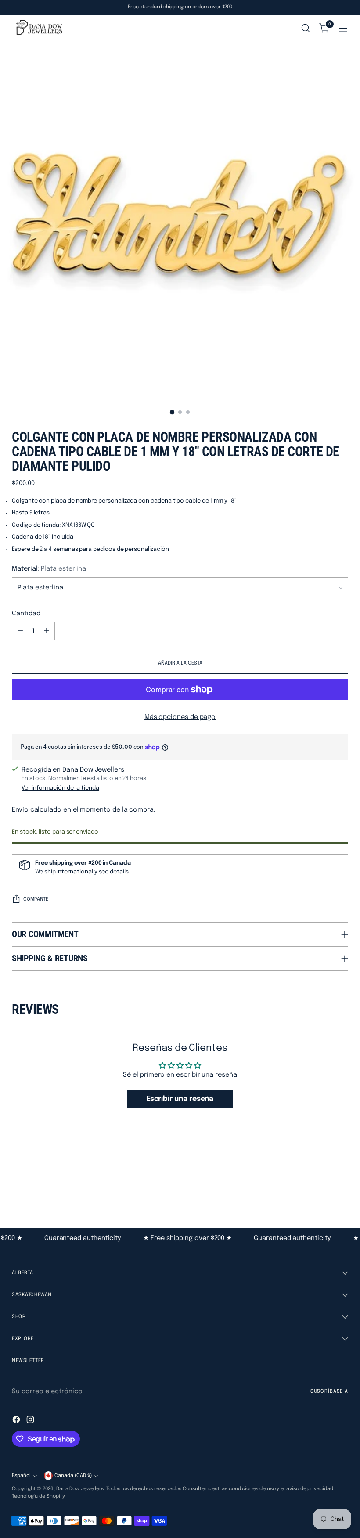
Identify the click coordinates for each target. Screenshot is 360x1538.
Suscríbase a (329, 1391)
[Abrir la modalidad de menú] (344, 28)
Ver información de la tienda (60, 788)
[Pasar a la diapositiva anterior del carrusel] (320, 1180)
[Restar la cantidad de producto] (20, 631)
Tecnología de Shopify (38, 1496)
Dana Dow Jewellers (80, 1488)
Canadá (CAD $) (73, 1475)
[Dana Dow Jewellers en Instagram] (31, 1421)
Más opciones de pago (180, 717)
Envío (20, 809)
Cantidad (26, 613)
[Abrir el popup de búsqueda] (306, 28)
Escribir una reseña (180, 1099)
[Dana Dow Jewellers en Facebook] (17, 1421)
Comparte (35, 899)
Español (21, 1475)
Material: (49, 568)
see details (114, 872)
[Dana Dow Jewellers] (38, 28)
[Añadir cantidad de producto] (46, 631)
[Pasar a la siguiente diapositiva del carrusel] (340, 1180)
